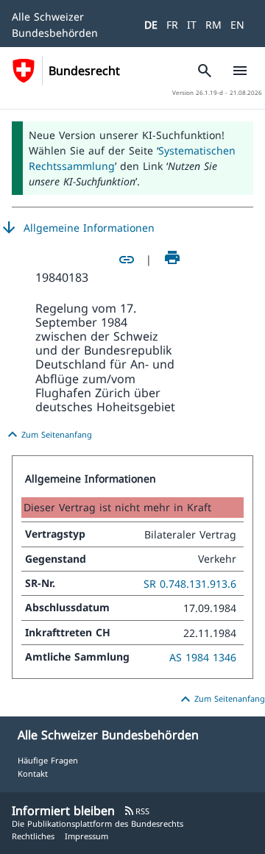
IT (192, 25)
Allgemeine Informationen (77, 228)
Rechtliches (33, 835)
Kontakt (33, 773)
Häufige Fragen (48, 760)
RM (213, 25)
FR (172, 25)
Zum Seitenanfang (48, 435)
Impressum (86, 835)
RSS (136, 811)
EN (237, 25)
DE (151, 25)
